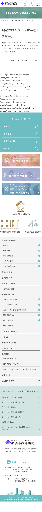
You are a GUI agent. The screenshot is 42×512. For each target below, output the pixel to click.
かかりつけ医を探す (10, 331)
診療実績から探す (9, 289)
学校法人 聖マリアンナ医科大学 (13, 397)
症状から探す (7, 278)
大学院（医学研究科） (10, 407)
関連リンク (6, 375)
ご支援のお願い (8, 381)
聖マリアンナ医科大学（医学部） (13, 402)
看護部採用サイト (9, 359)
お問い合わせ (7, 348)
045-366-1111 (23, 461)
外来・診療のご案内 (10, 299)
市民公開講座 (8, 325)
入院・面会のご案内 (10, 304)
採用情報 (5, 354)
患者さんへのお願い (10, 343)
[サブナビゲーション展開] (38, 245)
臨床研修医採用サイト (11, 364)
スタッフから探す (9, 283)
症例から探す (7, 272)
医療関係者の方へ (9, 315)
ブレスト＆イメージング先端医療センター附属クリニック (17, 428)
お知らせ (5, 337)
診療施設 (6, 250)
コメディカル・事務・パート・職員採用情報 (19, 369)
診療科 (5, 245)
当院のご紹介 (8, 320)
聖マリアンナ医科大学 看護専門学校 (14, 412)
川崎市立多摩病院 (8, 422)
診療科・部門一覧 (9, 240)
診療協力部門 (8, 256)
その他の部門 (8, 261)
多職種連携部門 (9, 266)
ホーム (4, 20)
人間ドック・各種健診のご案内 (14, 310)
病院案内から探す (9, 294)
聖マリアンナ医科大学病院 (11, 417)
